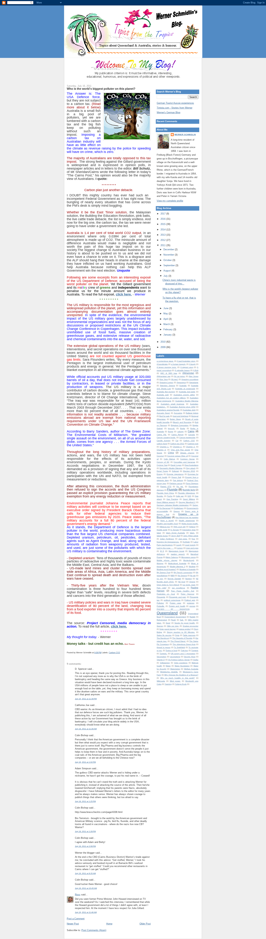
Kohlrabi (186, 542)
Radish (192, 617)
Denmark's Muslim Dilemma (171, 468)
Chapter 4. (161, 450)
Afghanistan (188, 373)
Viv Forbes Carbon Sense (179, 660)
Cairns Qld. (162, 435)
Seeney (160, 626)
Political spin (189, 600)
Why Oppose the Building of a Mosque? (181, 675)
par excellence (178, 588)
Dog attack (190, 468)
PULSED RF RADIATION (173, 609)
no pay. (160, 579)
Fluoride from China (165, 493)
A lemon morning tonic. (167, 367)
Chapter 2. (177, 447)
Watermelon (175, 669)
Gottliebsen (178, 508)
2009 (163, 347)
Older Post (145, 923)
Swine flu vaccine (164, 635)
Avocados (178, 413)
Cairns (191, 431)
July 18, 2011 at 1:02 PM (85, 762)
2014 (163, 229)
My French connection (183, 572)
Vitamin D (161, 660)
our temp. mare (189, 585)
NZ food (181, 582)
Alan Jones (193, 376)
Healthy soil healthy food (167, 524)
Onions (192, 582)
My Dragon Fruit (163, 572)
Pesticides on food (166, 594)
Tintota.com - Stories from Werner (174, 107)
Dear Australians (191, 465)
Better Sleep (175, 419)
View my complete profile (170, 200)
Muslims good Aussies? (166, 569)
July (165, 276)
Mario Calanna (172, 557)
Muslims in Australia (188, 569)
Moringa (160, 563)
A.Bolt (195, 370)
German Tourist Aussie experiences (175, 103)
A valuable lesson (182, 370)
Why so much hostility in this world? (177, 678)
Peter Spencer (187, 594)
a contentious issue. (165, 361)
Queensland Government (175, 617)
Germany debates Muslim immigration (173, 505)
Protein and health (177, 606)
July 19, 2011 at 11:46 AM (86, 912)
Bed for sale (164, 416)
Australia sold (163, 395)
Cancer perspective (187, 437)
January (167, 334)
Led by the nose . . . (165, 548)
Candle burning (163, 441)
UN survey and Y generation (183, 654)
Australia (183, 386)
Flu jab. (179, 487)
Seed (168, 623)
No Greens (182, 576)
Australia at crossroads (185, 389)
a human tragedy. (178, 364)
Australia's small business (172, 404)
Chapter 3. (190, 447)
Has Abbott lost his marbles (186, 517)
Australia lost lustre (187, 392)
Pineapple (161, 597)
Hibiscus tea (165, 527)
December (169, 249)
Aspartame (193, 382)
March (167, 324)
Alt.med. (174, 379)
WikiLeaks (161, 681)
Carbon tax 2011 (177, 444)
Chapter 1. (164, 447)
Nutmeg (188, 579)
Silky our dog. (173, 626)
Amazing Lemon (166, 382)
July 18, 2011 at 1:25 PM (85, 801)
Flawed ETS (165, 487)
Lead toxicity (190, 545)
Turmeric (194, 650)
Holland (192, 527)
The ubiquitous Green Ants (184, 644)
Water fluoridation (182, 666)
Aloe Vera (163, 379)
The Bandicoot (163, 638)
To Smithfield (179, 647)
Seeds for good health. (184, 623)
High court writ (180, 527)
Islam (159, 533)
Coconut (160, 456)
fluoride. (160, 496)
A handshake (162, 364)
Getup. (195, 505)
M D (162, 551)
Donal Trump (162, 471)
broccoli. (171, 428)
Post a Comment (76, 918)
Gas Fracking (172, 499)
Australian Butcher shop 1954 (182, 407)
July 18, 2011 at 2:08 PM (85, 846)
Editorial (175, 471)
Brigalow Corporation (180, 425)
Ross (77, 894)
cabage (180, 431)
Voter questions (181, 663)
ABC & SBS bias (168, 373)
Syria (177, 635)
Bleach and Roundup (182, 422)
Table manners (189, 635)
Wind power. (175, 681)
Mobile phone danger (167, 560)
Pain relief (161, 588)
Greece (177, 511)
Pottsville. (161, 606)
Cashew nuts (192, 444)
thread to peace (163, 647)
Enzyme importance (175, 474)
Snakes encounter (190, 626)
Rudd (173, 620)
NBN (172, 576)
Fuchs (169, 496)
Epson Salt (176, 477)
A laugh (192, 364)
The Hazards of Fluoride (182, 638)
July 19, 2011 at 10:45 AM (86, 888)
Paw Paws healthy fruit (182, 591)
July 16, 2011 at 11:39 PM (86, 699)
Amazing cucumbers (189, 379)
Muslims (192, 566)
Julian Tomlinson (167, 539)
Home (109, 923)
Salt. (182, 620)
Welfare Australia (191, 669)
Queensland (167, 613)
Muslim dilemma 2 (177, 566)
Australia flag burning (166, 392)
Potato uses (175, 603)
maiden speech (178, 554)
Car (177, 441)
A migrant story (186, 367)
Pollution (160, 603)
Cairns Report (177, 435)
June (166, 308)
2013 (163, 234)
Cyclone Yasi (162, 465)
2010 (163, 341)
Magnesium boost (176, 551)
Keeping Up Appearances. (168, 542)
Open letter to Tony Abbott (168, 585)
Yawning (168, 684)
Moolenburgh (188, 560)
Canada (191, 435)
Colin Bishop (169, 459)
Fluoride (172, 489)
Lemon (180, 548)
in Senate (175, 530)
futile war (180, 496)
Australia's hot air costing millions (171, 398)
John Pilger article (190, 536)
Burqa (170, 431)
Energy (160, 474)
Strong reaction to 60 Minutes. (181, 632)
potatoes (190, 603)
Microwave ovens (188, 557)
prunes (192, 606)
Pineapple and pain (177, 597)
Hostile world (162, 530)
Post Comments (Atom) (93, 930)
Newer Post (73, 923)
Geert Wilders (189, 499)
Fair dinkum (178, 480)
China (171, 452)
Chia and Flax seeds (180, 450)
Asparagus (181, 382)
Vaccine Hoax (189, 657)
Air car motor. (179, 376)
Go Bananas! (165, 508)
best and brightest (180, 416)
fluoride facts (189, 490)
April (166, 319)
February (168, 329)
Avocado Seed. (163, 413)
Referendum (162, 620)
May (166, 313)
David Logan (176, 465)
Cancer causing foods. (166, 437)
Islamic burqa (162, 536)
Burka (182, 428)
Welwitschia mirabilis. (169, 672)
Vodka (195, 660)
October (167, 260)
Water (168, 666)
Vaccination (161, 657)
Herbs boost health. (189, 524)
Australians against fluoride (168, 410)
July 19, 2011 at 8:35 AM (85, 873)
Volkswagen (165, 663)
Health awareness (187, 521)
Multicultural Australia (177, 563)
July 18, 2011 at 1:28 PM (85, 831)
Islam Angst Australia (175, 533)
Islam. (192, 533)
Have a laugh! (167, 521)
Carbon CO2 (114, 652)
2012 (163, 240)
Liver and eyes (192, 548)
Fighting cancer (176, 483)
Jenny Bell (175, 536)
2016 (163, 219)
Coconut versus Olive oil (177, 456)
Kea (193, 539)
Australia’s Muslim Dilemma (186, 401)
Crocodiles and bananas (184, 462)
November (169, 254)
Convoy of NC (163, 462)
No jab (193, 576)
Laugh (178, 545)
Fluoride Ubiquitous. (186, 493)
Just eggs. (183, 539)
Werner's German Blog (168, 112)
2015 (163, 224)
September (169, 265)
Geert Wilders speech (166, 502)
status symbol (185, 629)
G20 (189, 496)
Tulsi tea (184, 650)
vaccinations (175, 657)
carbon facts (162, 444)
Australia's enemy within (184, 395)
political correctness (172, 600)
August (167, 270)
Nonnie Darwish (174, 579)
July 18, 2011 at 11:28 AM (86, 729)
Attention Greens (167, 386)
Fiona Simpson (192, 483)
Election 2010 (189, 471)
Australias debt (189, 410)
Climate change (187, 453)
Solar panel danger (167, 629)
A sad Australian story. (186, 361)
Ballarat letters (192, 413)
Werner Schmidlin (185, 135)
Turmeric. (163, 654)
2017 (163, 213)
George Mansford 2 (187, 502)
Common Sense (187, 459)
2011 (163, 245)
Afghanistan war (163, 376)
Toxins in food (171, 650)
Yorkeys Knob (181, 684)
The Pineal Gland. (178, 641)
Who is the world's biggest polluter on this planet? (101, 88)
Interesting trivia (188, 530)
